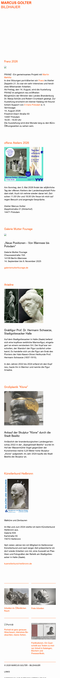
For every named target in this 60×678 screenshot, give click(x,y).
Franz (41, 80)
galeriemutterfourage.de (16, 267)
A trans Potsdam (32, 104)
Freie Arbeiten (37, 608)
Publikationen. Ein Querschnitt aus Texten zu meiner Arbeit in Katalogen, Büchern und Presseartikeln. (43, 648)
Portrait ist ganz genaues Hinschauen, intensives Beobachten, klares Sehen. (16, 632)
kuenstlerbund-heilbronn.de (18, 563)
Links (7, 671)
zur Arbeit (5, 49)
